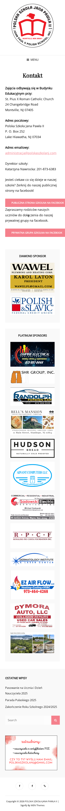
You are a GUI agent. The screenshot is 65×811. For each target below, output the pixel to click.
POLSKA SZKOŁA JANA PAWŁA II (41, 801)
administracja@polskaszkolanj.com (31, 153)
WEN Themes (38, 805)
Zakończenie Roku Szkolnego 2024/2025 (31, 707)
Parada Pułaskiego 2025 (20, 700)
